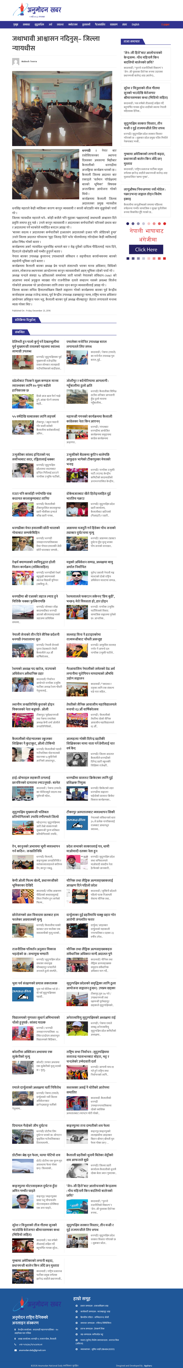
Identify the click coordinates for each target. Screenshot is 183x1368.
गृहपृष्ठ (15, 24)
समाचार (26, 24)
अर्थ (50, 24)
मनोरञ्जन (72, 24)
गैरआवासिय (100, 24)
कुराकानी (86, 24)
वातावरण (114, 24)
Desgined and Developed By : (134, 1366)
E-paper (166, 24)
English (135, 24)
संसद (124, 24)
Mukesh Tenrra (29, 61)
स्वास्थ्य (60, 24)
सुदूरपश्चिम (39, 24)
